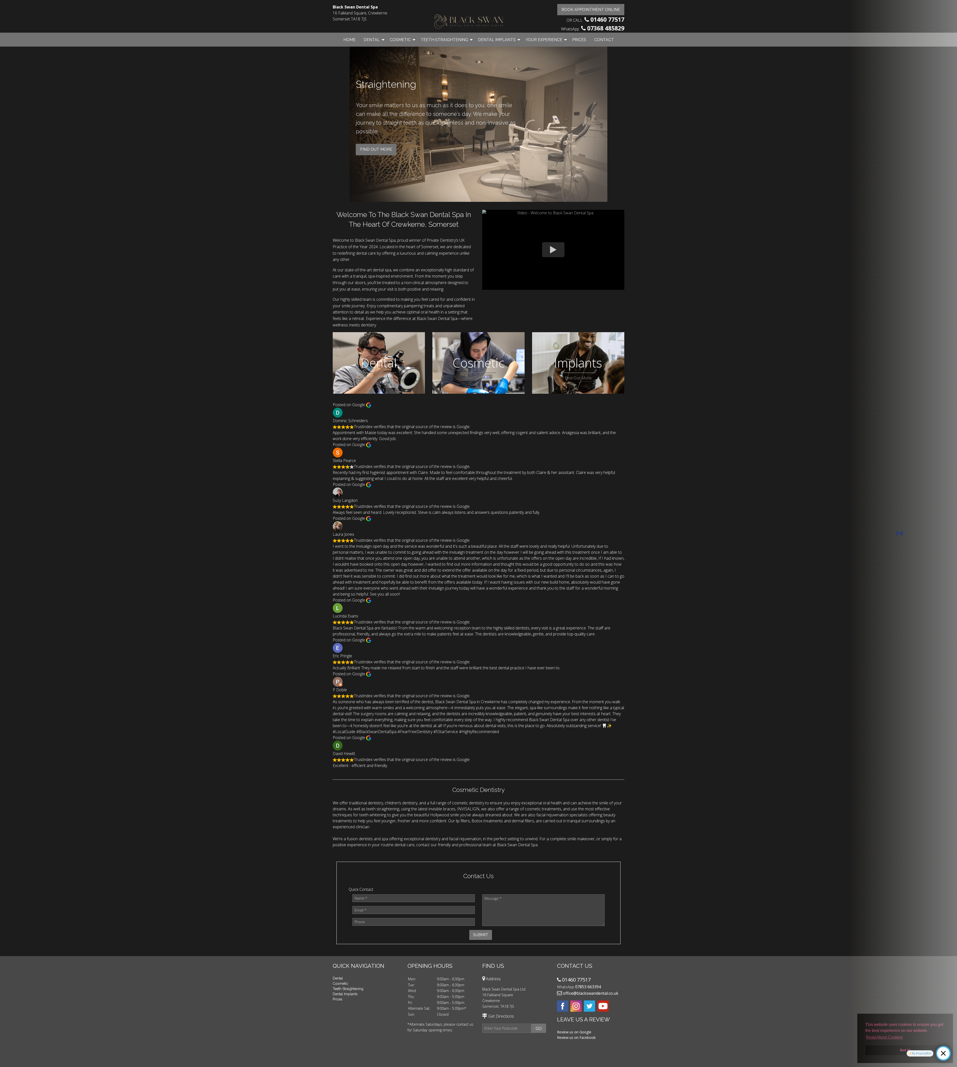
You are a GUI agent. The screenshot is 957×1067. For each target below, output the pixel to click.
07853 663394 (588, 987)
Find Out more (376, 142)
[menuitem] (349, 39)
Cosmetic (400, 39)
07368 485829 (605, 28)
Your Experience (544, 39)
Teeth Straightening (444, 39)
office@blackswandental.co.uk (590, 993)
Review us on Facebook (576, 1037)
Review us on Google (574, 1032)
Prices (579, 39)
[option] (478, 125)
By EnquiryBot (921, 1053)
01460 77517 (607, 19)
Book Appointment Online (590, 9)
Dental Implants (497, 39)
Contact (604, 39)
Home (349, 39)
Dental (372, 39)
